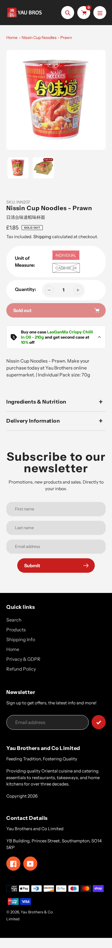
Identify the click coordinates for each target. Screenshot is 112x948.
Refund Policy (21, 669)
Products (16, 629)
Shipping (42, 236)
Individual (65, 255)
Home (12, 37)
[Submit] (99, 722)
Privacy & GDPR (23, 659)
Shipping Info (20, 639)
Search (14, 620)
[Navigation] (99, 12)
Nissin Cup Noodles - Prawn (47, 37)
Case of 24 (66, 268)
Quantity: (25, 289)
